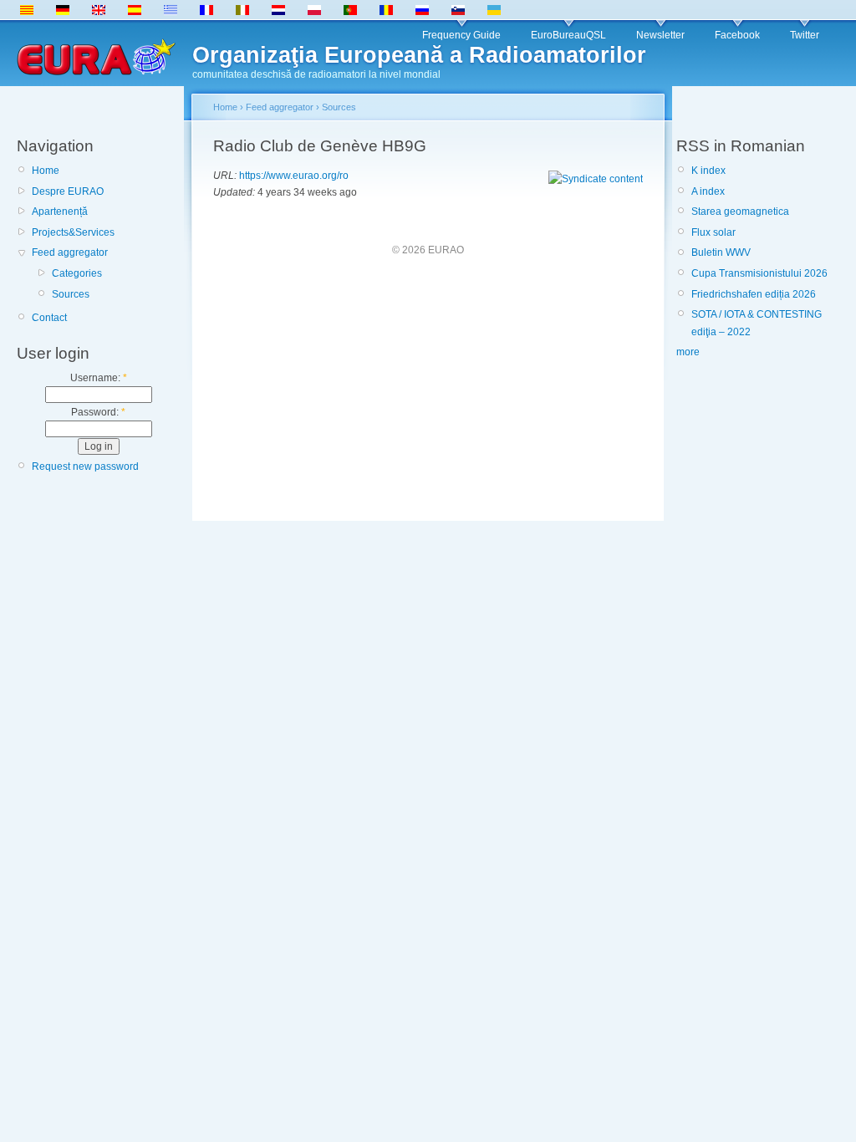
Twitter (804, 35)
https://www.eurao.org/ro (294, 175)
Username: (98, 378)
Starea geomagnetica (740, 211)
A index (708, 191)
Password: (98, 412)
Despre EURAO (68, 191)
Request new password (85, 466)
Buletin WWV (721, 252)
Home (45, 170)
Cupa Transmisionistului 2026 (759, 273)
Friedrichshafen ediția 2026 (753, 294)
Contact (49, 318)
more (688, 352)
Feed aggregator (70, 252)
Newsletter (660, 35)
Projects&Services (73, 232)
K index (708, 170)
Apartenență (60, 211)
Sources (70, 294)
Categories (77, 273)
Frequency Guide (461, 35)
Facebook (737, 35)
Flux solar (713, 232)
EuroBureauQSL (568, 35)
